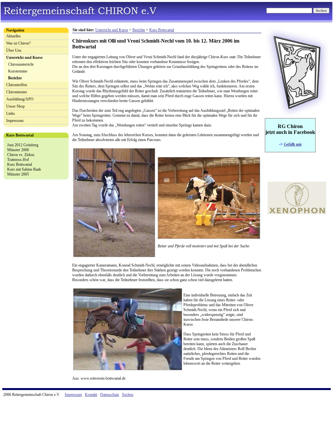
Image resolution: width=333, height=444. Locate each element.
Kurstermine (17, 71)
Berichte (15, 78)
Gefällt (289, 144)
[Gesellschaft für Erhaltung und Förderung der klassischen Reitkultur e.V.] (297, 213)
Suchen (127, 394)
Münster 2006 (18, 150)
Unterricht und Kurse (24, 57)
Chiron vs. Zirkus (20, 154)
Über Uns (13, 50)
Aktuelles (13, 36)
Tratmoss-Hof (18, 159)
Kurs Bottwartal (19, 164)
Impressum (14, 120)
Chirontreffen (16, 85)
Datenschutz (109, 394)
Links (10, 113)
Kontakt (91, 394)
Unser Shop (15, 106)
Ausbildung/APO (19, 99)
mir (298, 144)
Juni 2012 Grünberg (22, 145)
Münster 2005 (18, 174)
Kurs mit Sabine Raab (24, 169)
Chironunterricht (20, 64)
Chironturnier (16, 92)
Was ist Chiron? (18, 43)
